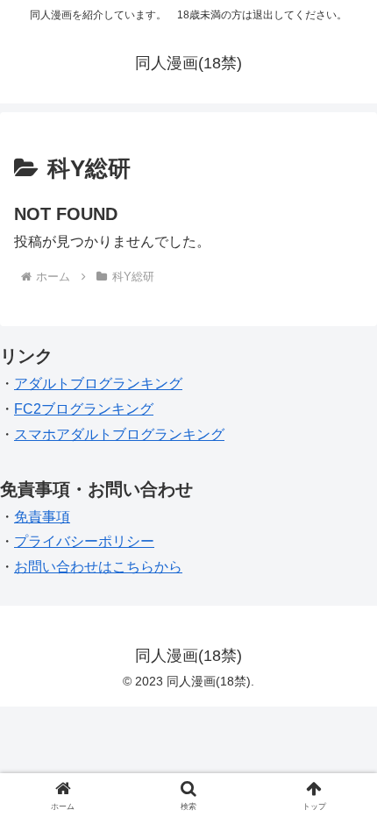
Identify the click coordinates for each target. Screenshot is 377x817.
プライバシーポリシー (84, 541)
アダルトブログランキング (98, 383)
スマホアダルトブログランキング (119, 434)
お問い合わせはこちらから (98, 566)
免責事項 (42, 516)
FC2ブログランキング (83, 408)
